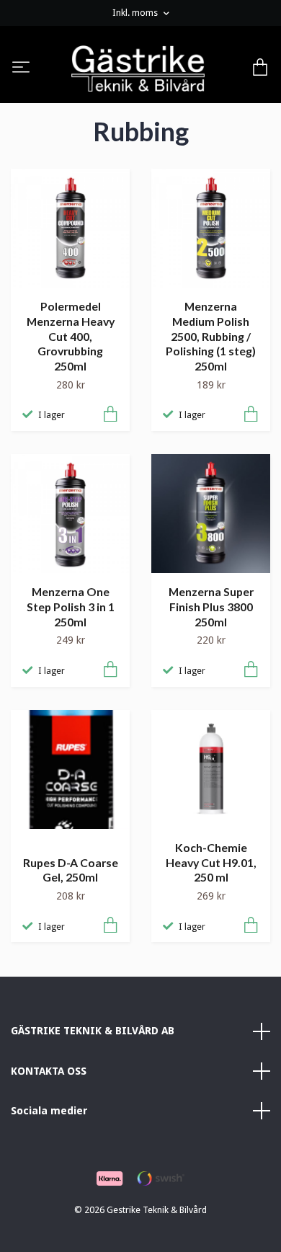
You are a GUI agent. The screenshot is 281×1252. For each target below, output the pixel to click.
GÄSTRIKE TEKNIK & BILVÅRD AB (92, 1030)
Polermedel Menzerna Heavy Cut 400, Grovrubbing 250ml (71, 336)
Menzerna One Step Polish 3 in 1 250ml (71, 606)
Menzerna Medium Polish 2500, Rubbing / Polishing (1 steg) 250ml (211, 336)
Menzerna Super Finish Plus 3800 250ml (211, 606)
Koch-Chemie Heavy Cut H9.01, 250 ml (211, 862)
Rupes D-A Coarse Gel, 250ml (70, 870)
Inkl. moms (136, 12)
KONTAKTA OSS (48, 1071)
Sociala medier (49, 1110)
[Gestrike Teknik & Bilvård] (138, 68)
